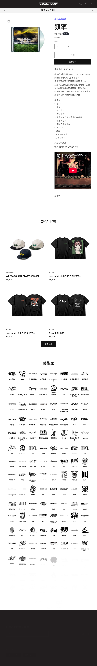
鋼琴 (33, 521)
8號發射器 (74, 480)
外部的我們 (12, 578)
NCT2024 (43, 509)
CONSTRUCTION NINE (64, 410)
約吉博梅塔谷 (33, 590)
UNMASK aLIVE (85, 564)
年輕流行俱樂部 (53, 590)
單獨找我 (54, 438)
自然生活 (33, 509)
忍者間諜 (85, 509)
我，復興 (43, 466)
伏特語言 (43, 578)
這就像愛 (85, 466)
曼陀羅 (12, 425)
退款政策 (26, 663)
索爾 (54, 535)
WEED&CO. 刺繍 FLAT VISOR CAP (23, 276)
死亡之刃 (85, 578)
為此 (12, 453)
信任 (53, 409)
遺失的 (53, 494)
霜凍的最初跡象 (74, 439)
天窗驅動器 (33, 379)
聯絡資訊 (49, 663)
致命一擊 (43, 425)
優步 (74, 563)
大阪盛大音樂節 (22, 521)
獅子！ (43, 494)
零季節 (84, 590)
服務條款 (41, 663)
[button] (5, 3)
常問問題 (60, 621)
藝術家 (34, 621)
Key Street (43, 480)
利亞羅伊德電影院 (12, 495)
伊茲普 (22, 480)
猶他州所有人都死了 (22, 439)
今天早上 (12, 563)
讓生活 (84, 480)
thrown (43, 563)
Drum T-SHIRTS (56, 333)
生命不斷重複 (22, 494)
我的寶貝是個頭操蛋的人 (84, 549)
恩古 (74, 425)
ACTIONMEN (53, 380)
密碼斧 (43, 409)
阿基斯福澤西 (74, 379)
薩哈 (43, 521)
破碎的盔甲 (43, 394)
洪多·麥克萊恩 (22, 466)
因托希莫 (75, 466)
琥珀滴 (12, 394)
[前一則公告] (4, 10)
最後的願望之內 (12, 590)
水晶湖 (85, 409)
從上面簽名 (32, 535)
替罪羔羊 (64, 521)
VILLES (33, 578)
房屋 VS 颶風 (33, 466)
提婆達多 (59, 606)
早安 (74, 548)
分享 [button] (59, 196)
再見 (85, 521)
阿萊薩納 (85, 379)
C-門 (12, 409)
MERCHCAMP (16, 663)
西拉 (74, 521)
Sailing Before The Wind (53, 522)
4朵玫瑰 (12, 379)
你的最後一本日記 (64, 591)
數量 (56, 42)
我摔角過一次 (12, 480)
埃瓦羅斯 (12, 438)
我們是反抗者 (74, 578)
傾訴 (56, 146)
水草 (64, 578)
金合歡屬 (43, 379)
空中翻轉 (64, 379)
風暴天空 (64, 535)
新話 (64, 509)
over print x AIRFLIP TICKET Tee (65, 276)
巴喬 (64, 394)
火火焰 (64, 438)
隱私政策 (33, 663)
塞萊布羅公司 (12, 535)
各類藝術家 (22, 578)
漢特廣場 (64, 453)
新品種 (53, 509)
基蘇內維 (54, 480)
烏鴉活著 (74, 409)
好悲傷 (43, 453)
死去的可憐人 (22, 548)
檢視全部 (48, 344)
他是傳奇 (75, 453)
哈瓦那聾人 (33, 425)
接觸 (68, 621)
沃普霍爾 (54, 578)
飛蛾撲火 (33, 494)
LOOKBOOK (50, 621)
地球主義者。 (53, 425)
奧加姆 (12, 521)
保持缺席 (12, 466)
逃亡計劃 (33, 548)
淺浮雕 (64, 494)
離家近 (33, 409)
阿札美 (53, 394)
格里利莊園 (53, 453)
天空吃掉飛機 (43, 535)
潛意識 (74, 535)
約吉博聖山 (22, 590)
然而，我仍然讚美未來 (48, 606)
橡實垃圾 (64, 563)
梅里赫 (74, 494)
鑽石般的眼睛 (60, 19)
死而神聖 (22, 425)
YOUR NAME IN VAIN (74, 591)
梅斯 (54, 548)
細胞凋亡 (33, 394)
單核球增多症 (22, 509)
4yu (22, 379)
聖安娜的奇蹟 (12, 509)
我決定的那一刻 (64, 548)
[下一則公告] (92, 10)
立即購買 (73, 62)
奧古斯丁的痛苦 (22, 395)
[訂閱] (45, 634)
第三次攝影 (32, 563)
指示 (54, 466)
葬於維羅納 (85, 394)
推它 (22, 535)
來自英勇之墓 (22, 453)
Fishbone (85, 438)
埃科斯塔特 (64, 425)
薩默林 (84, 535)
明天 (54, 563)
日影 (33, 453)
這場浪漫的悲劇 (66, 146)
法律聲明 (57, 663)
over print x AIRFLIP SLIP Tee (20, 333)
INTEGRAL (43, 548)
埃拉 (84, 425)
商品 (40, 621)
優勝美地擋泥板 (43, 590)
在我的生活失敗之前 (74, 395)
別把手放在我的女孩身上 (32, 480)
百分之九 (75, 509)
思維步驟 (85, 494)
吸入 (64, 466)
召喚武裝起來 (22, 409)
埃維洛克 (33, 438)
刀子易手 (64, 480)
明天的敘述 (38, 605)
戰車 (12, 548)
